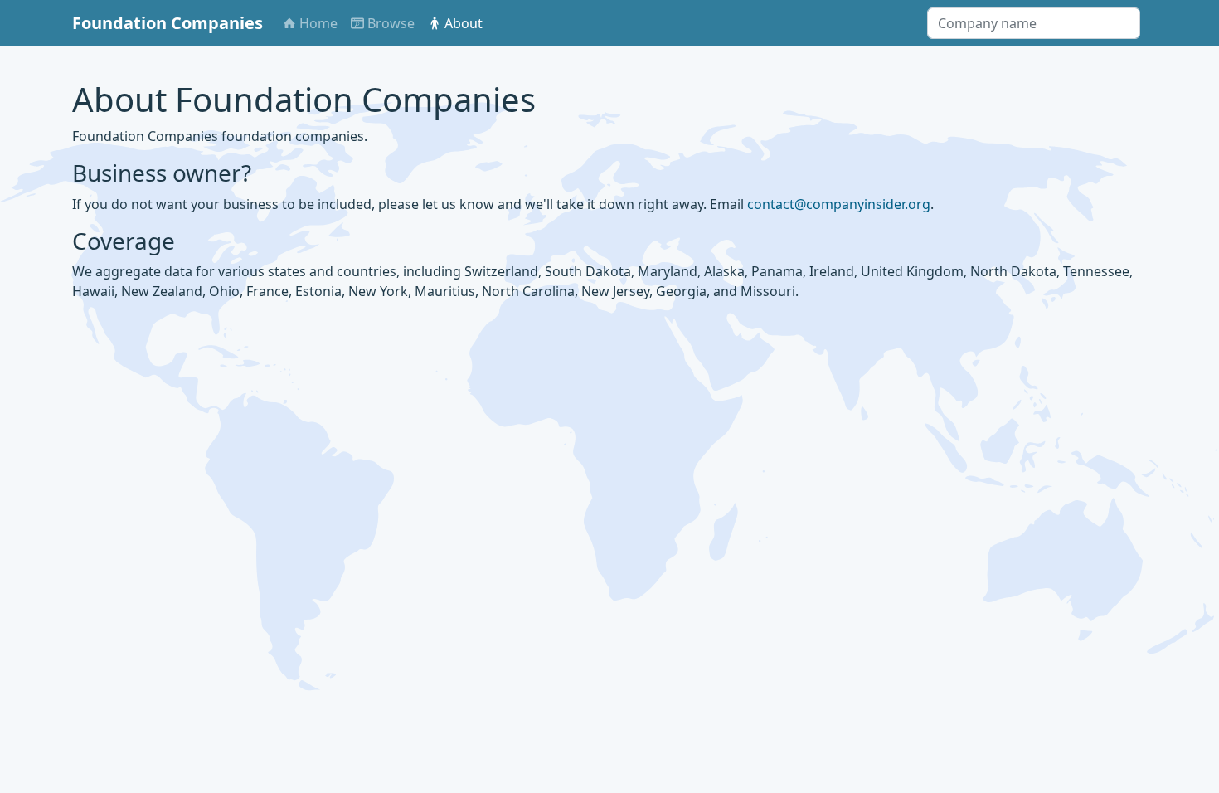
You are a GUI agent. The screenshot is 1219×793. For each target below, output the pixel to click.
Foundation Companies (167, 23)
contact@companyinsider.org (838, 204)
